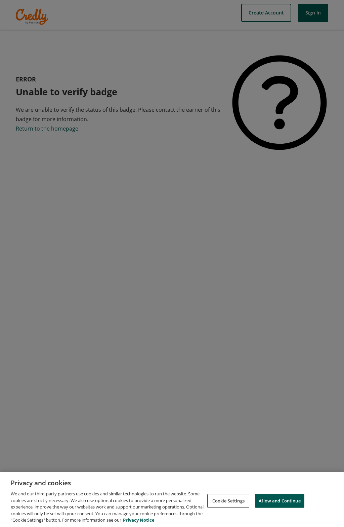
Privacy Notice (139, 520)
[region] (172, 499)
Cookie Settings (228, 500)
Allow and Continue (279, 500)
